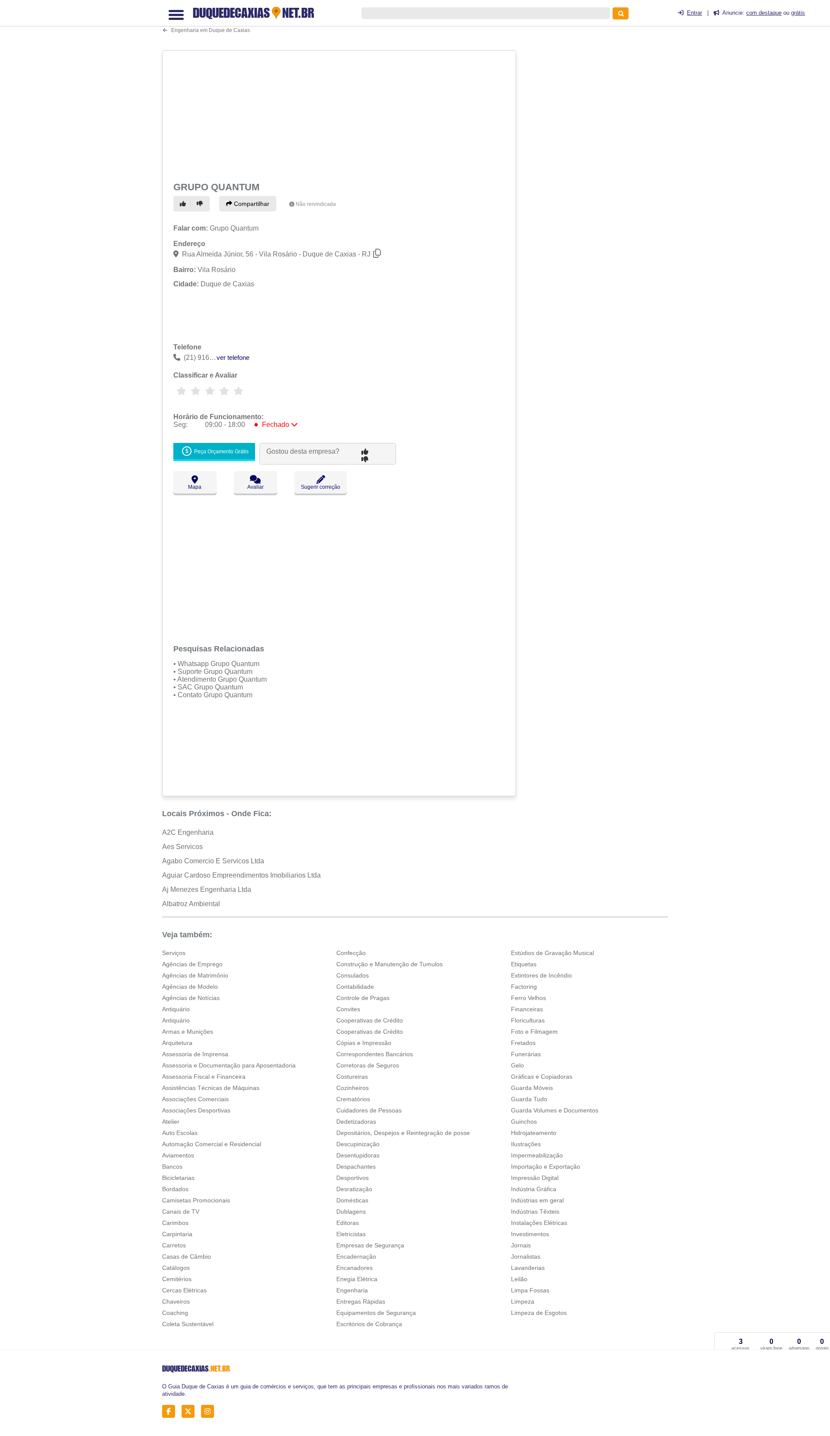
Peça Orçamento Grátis (221, 452)
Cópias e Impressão (363, 1042)
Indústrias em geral (537, 1200)
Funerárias (526, 1054)
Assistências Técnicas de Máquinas (210, 1087)
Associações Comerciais (195, 1099)
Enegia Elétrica (356, 1279)
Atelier (170, 1121)
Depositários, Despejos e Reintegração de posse (403, 1132)
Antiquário (176, 1009)
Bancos (172, 1166)
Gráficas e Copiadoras (541, 1076)
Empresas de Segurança (370, 1245)
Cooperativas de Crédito (369, 1020)
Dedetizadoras (356, 1121)
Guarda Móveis (532, 1087)
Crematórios (353, 1099)
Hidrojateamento (533, 1132)
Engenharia (352, 1290)
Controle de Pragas (362, 997)
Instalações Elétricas (539, 1222)
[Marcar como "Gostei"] (184, 204)
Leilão (519, 1279)
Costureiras (352, 1076)
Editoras (347, 1222)
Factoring (524, 986)
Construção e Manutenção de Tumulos (389, 964)
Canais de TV (180, 1211)
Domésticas (352, 1200)
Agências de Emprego (192, 964)
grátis (798, 13)
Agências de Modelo (190, 986)
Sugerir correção (320, 487)
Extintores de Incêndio (541, 975)
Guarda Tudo (529, 1099)
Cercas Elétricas (184, 1290)
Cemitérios (177, 1279)
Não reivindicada (316, 204)
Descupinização (358, 1144)
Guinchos (524, 1121)
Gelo (517, 1065)
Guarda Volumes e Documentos (554, 1110)
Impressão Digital (535, 1177)
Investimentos (530, 1234)
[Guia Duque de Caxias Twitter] (190, 1411)
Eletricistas (351, 1234)
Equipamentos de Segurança (376, 1312)
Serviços (173, 952)
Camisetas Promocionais (196, 1200)
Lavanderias (528, 1267)
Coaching (175, 1312)
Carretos (174, 1245)
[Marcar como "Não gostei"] (201, 204)
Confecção (351, 952)
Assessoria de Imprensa (195, 1054)
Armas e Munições (187, 1031)
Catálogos (176, 1267)
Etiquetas (523, 964)
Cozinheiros (352, 1087)
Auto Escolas (180, 1132)
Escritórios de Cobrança (369, 1324)
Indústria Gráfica (533, 1189)
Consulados (352, 975)
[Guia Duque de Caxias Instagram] (210, 1411)
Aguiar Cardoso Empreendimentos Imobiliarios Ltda (241, 875)
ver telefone (233, 357)
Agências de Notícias (191, 997)
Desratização (354, 1189)
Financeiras (527, 1009)
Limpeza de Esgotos (539, 1312)
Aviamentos (178, 1155)
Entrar (694, 13)
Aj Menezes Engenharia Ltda (206, 889)
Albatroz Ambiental (191, 903)
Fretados (523, 1042)
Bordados (175, 1189)
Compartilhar (250, 203)
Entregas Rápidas (360, 1301)
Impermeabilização (537, 1155)
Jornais (521, 1245)
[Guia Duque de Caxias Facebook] (171, 1411)
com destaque (764, 13)
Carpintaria (177, 1234)
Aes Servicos (182, 846)
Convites (348, 1009)
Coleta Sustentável (188, 1324)
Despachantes (356, 1166)
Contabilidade (355, 986)
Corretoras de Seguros (367, 1065)
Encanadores (354, 1267)
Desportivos (352, 1177)
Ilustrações (526, 1144)
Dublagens (351, 1211)
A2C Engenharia (188, 832)
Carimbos (175, 1222)
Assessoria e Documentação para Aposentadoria (229, 1065)
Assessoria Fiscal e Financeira (204, 1076)
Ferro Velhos (528, 997)
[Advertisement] (340, 114)
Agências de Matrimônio (195, 975)
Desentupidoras (358, 1155)
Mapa (194, 487)
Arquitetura (177, 1042)
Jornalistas (525, 1256)
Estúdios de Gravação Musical (552, 952)
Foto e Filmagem (534, 1031)
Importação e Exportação (545, 1166)
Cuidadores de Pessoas (369, 1110)
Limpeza (522, 1301)
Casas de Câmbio (186, 1256)
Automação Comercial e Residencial (211, 1144)
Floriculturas (528, 1020)
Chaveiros (176, 1301)
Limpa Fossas (530, 1290)
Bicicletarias (178, 1177)
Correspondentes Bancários (374, 1054)
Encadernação (356, 1256)
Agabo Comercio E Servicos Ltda (213, 861)
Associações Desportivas (196, 1110)
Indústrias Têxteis (535, 1211)
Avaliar (255, 487)
